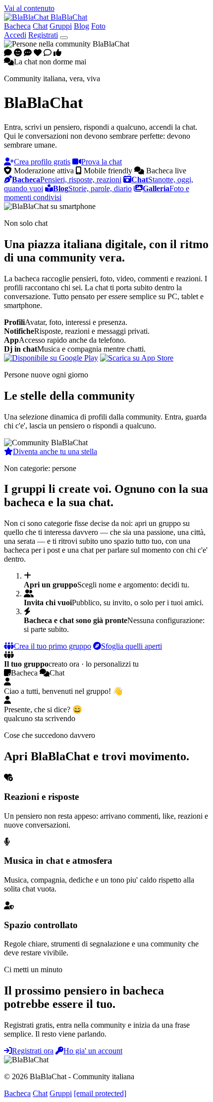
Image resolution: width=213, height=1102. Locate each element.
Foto (98, 26)
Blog (81, 26)
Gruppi (61, 26)
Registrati (43, 35)
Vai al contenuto (29, 8)
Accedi (15, 35)
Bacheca (17, 26)
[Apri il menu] (64, 37)
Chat (40, 26)
